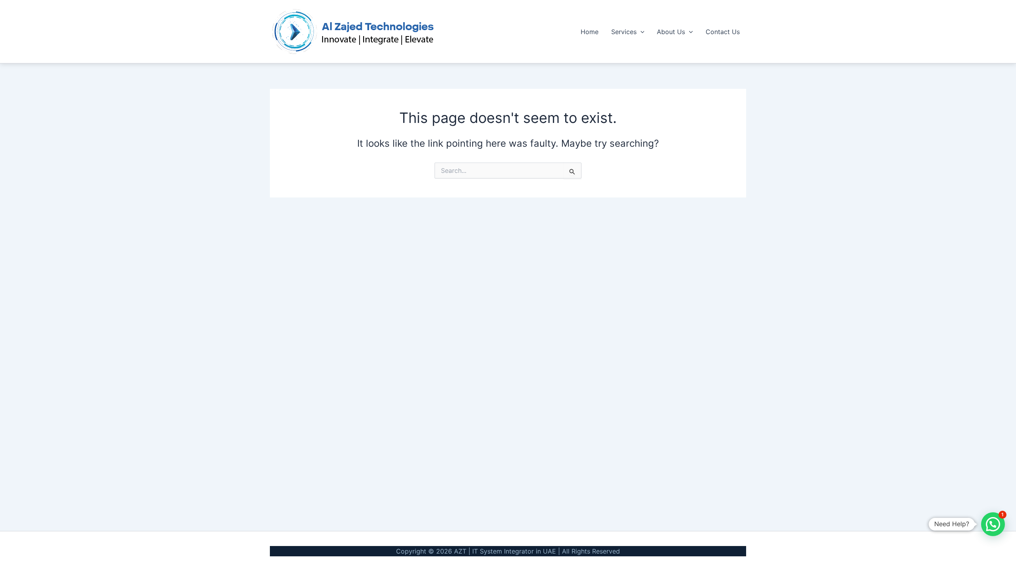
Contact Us (723, 32)
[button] (641, 32)
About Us (671, 32)
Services (624, 32)
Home (589, 32)
